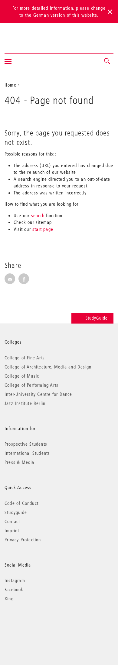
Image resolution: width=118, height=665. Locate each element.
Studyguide (16, 512)
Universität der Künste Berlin (28, 34)
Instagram (15, 580)
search (37, 215)
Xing (9, 598)
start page (42, 229)
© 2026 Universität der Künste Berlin (36, 624)
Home (10, 85)
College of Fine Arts (25, 358)
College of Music (22, 376)
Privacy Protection (23, 539)
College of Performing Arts (31, 385)
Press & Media (19, 462)
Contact (12, 521)
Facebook (14, 589)
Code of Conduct (21, 503)
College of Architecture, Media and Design (48, 367)
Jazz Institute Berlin (25, 403)
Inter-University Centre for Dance (38, 394)
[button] (107, 61)
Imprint (12, 530)
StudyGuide (96, 318)
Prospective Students (26, 444)
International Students (27, 453)
